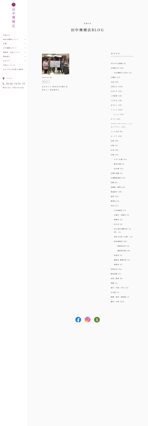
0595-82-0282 (18, 88)
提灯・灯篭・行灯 (117, 288)
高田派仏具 (121, 246)
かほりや (114, 91)
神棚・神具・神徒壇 (118, 297)
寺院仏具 (114, 269)
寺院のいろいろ (9, 65)
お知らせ (6, 35)
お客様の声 (115, 68)
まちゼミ (114, 105)
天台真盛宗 (118, 210)
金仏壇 (116, 169)
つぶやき (114, 100)
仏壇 (112, 155)
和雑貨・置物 (116, 187)
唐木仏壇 (117, 164)
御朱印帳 (114, 274)
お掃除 (113, 77)
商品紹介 (114, 192)
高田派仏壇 (121, 251)
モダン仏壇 (118, 159)
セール (116, 114)
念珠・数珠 (115, 278)
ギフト (113, 119)
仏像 (112, 145)
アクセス (9, 78)
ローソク (114, 136)
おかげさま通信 (117, 63)
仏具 (112, 150)
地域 (112, 196)
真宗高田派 (118, 241)
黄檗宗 (116, 264)
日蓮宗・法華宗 (120, 215)
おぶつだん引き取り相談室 (13, 69)
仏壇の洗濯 (115, 173)
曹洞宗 (116, 220)
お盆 (112, 82)
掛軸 (112, 283)
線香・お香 (115, 302)
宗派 (112, 206)
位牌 (112, 182)
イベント (114, 110)
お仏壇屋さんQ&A (121, 73)
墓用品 (113, 201)
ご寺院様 (114, 96)
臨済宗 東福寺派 (120, 260)
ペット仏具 (115, 131)
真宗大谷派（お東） (121, 237)
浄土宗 (116, 224)
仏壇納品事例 (116, 178)
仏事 (112, 141)
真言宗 (116, 255)
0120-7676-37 (16, 83)
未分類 (113, 292)
